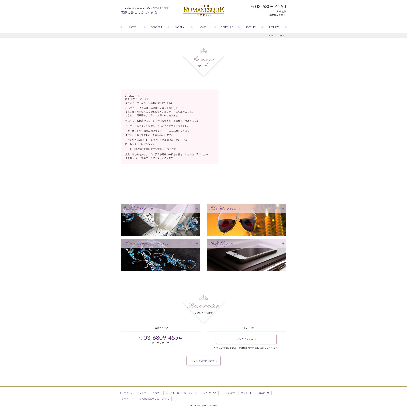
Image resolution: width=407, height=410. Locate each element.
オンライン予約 (245, 339)
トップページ (126, 393)
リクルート (246, 393)
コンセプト (142, 393)
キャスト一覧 (172, 393)
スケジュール (190, 393)
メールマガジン (228, 393)
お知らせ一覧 (263, 393)
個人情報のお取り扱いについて (154, 398)
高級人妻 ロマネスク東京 (207, 405)
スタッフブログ (127, 398)
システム (157, 393)
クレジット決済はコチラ (202, 360)
